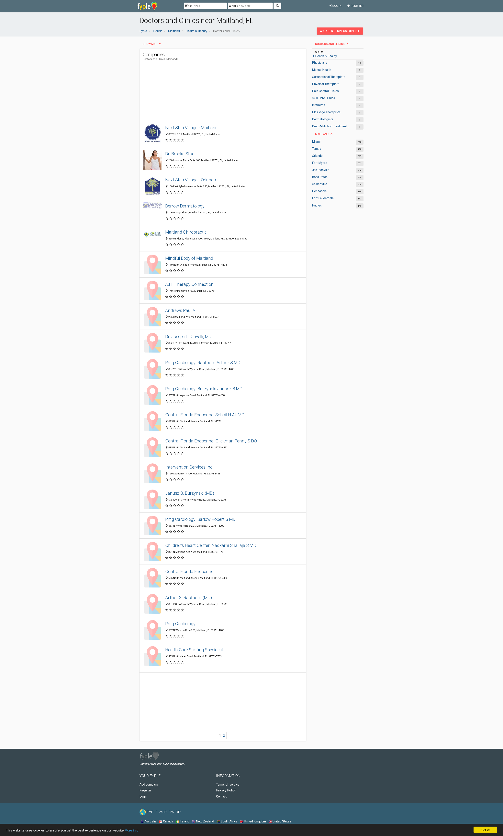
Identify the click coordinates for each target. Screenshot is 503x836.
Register (356, 5)
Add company (149, 784)
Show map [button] (150, 44)
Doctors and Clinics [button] (330, 44)
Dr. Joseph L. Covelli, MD (188, 336)
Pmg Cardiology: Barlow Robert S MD (200, 519)
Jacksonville (320, 170)
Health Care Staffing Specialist (194, 649)
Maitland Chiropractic (186, 232)
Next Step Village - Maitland (191, 127)
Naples (317, 205)
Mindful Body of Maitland (189, 258)
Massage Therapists (326, 112)
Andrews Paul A (180, 310)
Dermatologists (322, 119)
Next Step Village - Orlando (190, 179)
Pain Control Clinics (325, 91)
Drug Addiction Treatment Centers (330, 126)
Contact (221, 796)
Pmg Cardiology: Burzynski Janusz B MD (203, 388)
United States (281, 821)
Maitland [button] (322, 134)
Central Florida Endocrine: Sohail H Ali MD (204, 414)
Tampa (316, 149)
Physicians (319, 62)
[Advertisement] (214, 91)
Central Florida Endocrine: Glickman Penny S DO (211, 440)
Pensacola (319, 191)
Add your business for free (340, 31)
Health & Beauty (326, 56)
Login (143, 796)
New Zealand (204, 821)
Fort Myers (319, 163)
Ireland (184, 821)
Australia (150, 821)
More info (131, 830)
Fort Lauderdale (323, 198)
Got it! (485, 829)
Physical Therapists (325, 84)
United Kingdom (254, 821)
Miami (316, 141)
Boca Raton (320, 177)
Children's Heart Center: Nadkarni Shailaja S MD (210, 545)
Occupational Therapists (328, 77)
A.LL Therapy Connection (189, 284)
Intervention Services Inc (188, 467)
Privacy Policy (226, 790)
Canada (167, 821)
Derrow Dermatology (185, 205)
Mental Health (321, 70)
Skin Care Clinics (323, 98)
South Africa (228, 821)
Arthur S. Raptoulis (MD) (188, 597)
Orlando (317, 156)
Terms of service (228, 784)
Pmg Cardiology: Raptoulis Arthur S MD (202, 362)
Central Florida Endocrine (189, 571)
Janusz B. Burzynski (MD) (189, 493)
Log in (336, 5)
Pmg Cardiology (180, 623)
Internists (318, 105)
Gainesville (319, 184)
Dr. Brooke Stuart (181, 153)
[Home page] (147, 6)
